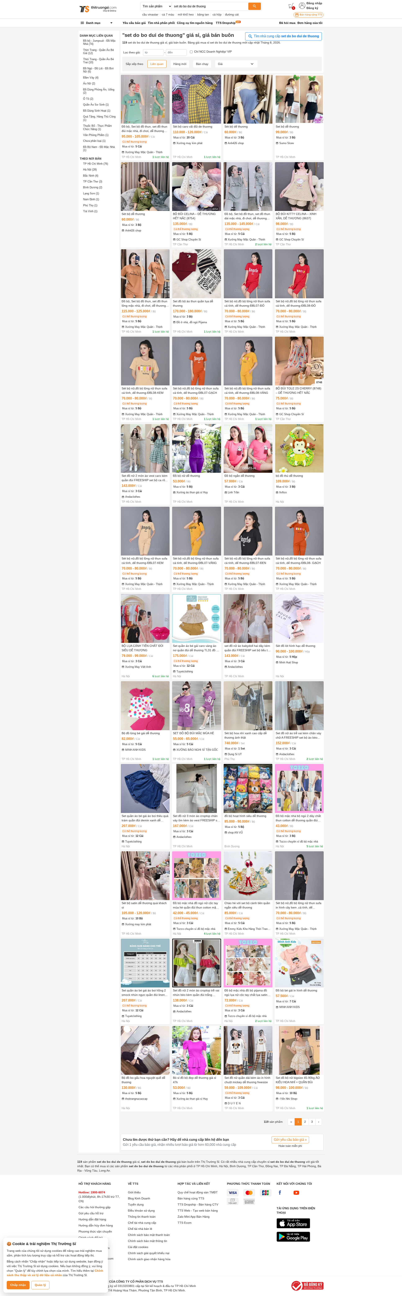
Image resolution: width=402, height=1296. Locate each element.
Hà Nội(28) (90, 169)
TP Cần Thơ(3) (92, 181)
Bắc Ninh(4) (90, 175)
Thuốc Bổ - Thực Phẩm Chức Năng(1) (97, 127)
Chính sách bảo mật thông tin (147, 1241)
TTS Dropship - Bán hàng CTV (198, 1204)
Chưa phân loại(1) (94, 140)
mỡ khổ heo (186, 14)
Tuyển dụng (136, 1204)
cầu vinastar (150, 14)
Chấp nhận (18, 1285)
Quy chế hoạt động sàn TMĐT (198, 1192)
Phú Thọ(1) (90, 205)
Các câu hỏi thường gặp (95, 1207)
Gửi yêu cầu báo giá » (290, 1139)
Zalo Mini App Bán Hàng (194, 1216)
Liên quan (157, 64)
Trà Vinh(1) (90, 211)
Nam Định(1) (91, 199)
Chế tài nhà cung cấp (142, 1222)
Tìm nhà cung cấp (286, 36)
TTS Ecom (185, 1222)
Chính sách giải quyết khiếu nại (148, 1253)
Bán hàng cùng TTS (310, 14)
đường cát (232, 14)
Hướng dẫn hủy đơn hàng (96, 1225)
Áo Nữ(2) (89, 83)
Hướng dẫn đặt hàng (92, 1219)
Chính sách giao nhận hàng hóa (149, 1259)
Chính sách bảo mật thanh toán (149, 1235)
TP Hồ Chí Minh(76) (95, 163)
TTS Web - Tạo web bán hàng (198, 1210)
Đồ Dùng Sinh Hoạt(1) (96, 110)
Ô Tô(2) (88, 98)
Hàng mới (179, 64)
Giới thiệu (134, 1192)
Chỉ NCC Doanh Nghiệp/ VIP (213, 51)
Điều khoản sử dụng (141, 1210)
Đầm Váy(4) (90, 77)
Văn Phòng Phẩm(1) (95, 135)
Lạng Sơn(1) (91, 193)
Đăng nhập (314, 3)
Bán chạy (202, 64)
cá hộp (217, 14)
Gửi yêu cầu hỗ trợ (91, 1213)
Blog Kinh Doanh (139, 1198)
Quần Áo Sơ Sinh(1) (96, 104)
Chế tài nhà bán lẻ (140, 1228)
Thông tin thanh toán (142, 1216)
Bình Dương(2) (92, 187)
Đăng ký (312, 8)
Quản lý (40, 1285)
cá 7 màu (168, 14)
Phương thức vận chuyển (95, 1231)
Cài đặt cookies (138, 1247)
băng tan (203, 14)
